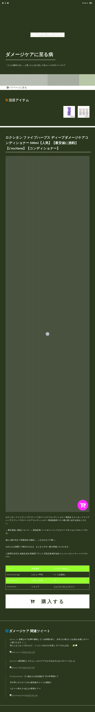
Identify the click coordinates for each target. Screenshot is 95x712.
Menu (85, 3)
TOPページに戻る (18, 87)
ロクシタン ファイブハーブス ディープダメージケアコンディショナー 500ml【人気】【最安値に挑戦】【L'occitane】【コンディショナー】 (47, 142)
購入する (50, 601)
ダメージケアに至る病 (29, 54)
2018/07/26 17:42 (28, 667)
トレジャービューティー (64, 586)
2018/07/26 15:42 (28, 652)
